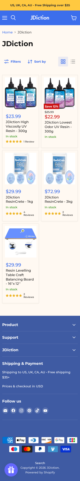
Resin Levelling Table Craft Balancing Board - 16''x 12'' (20, 277)
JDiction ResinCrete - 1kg (19, 199)
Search (40, 463)
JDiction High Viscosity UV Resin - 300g (17, 126)
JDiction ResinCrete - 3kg (58, 199)
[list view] (73, 61)
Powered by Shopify (40, 472)
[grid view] (63, 61)
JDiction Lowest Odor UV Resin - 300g (58, 126)
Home (7, 32)
